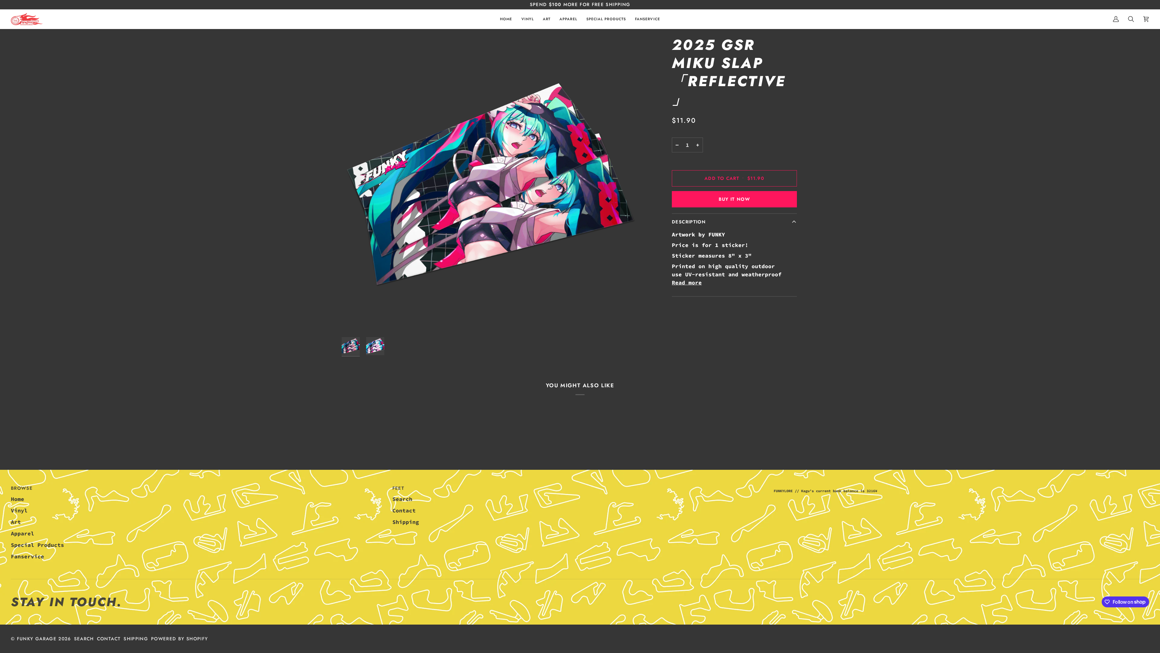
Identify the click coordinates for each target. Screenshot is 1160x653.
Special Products (37, 544)
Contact (404, 510)
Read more (687, 282)
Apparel (22, 533)
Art (16, 521)
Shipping (405, 521)
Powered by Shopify (179, 638)
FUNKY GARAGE (36, 638)
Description (689, 222)
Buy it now (734, 199)
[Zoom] (491, 185)
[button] (527, 19)
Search (402, 498)
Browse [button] (22, 488)
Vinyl (19, 510)
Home (17, 498)
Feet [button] (398, 488)
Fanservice (27, 556)
